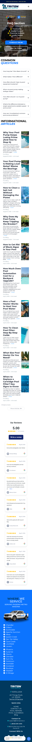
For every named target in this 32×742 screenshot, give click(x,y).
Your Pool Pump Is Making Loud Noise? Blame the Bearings (12, 165)
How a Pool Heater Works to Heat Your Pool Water (10, 305)
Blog (16, 715)
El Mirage (10, 673)
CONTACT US (16, 709)
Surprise (9, 652)
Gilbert (9, 627)
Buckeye (9, 668)
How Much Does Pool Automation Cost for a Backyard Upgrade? (12, 274)
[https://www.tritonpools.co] (10, 6)
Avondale (10, 664)
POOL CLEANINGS (16, 713)
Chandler (10, 625)
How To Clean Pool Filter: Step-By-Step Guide (10, 331)
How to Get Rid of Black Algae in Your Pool (11, 247)
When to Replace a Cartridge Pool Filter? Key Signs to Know (11, 382)
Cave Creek (10, 642)
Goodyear (10, 666)
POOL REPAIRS (16, 711)
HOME (16, 707)
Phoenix (9, 649)
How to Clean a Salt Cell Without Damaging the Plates (11, 193)
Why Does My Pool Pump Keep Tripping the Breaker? (11, 220)
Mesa (8, 634)
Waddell (9, 671)
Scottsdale (10, 630)
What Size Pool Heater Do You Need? (11, 355)
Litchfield (10, 644)
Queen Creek (11, 637)
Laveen (9, 646)
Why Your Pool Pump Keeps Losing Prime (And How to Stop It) (11, 137)
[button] (28, 6)
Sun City (9, 659)
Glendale (9, 657)
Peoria (8, 654)
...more (15, 152)
